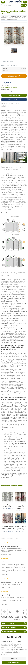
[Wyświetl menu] (3, 2)
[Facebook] (8, 637)
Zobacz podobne (12, 76)
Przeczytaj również (9, 632)
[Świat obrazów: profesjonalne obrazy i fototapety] (14, 1)
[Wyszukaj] (22, 5)
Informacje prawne (9, 627)
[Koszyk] (25, 2)
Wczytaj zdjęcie (12, 99)
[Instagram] (16, 637)
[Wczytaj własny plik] (25, 5)
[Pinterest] (19, 637)
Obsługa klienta (8, 623)
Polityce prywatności (17, 651)
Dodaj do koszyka (13, 95)
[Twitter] (12, 637)
